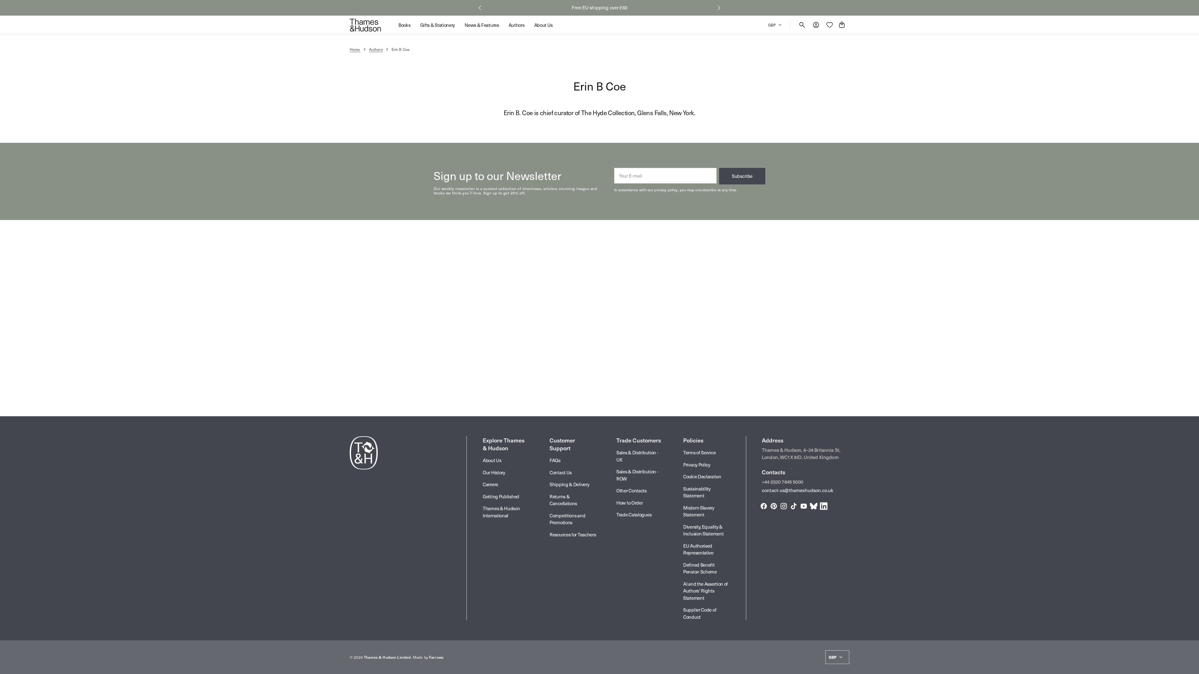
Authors (376, 49)
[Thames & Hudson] (365, 25)
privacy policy (666, 189)
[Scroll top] (1192, 667)
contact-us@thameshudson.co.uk (797, 490)
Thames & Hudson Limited (387, 657)
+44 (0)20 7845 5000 (782, 482)
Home (355, 49)
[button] (480, 8)
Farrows (436, 657)
